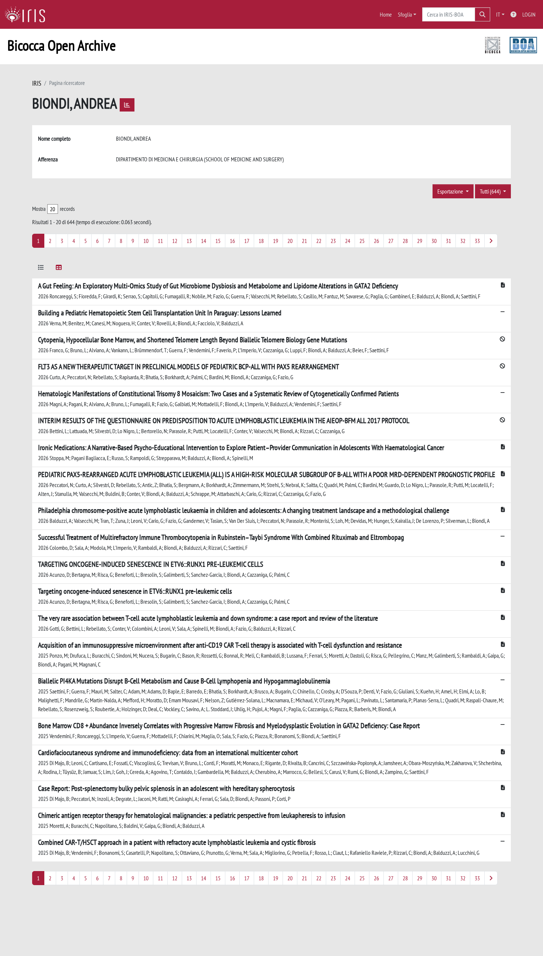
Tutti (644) (491, 191)
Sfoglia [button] (405, 14)
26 (376, 240)
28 (405, 240)
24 (347, 240)
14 (203, 240)
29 (419, 240)
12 (174, 240)
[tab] (41, 268)
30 (434, 240)
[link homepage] (27, 14)
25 (362, 240)
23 (333, 240)
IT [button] (498, 14)
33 (477, 240)
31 (448, 240)
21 (304, 240)
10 (145, 240)
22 (318, 240)
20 (290, 240)
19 (275, 240)
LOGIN (529, 14)
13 (189, 240)
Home (386, 14)
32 (462, 240)
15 (218, 240)
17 (246, 240)
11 (160, 240)
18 (261, 240)
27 (390, 240)
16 (232, 240)
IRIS (36, 83)
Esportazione (450, 191)
